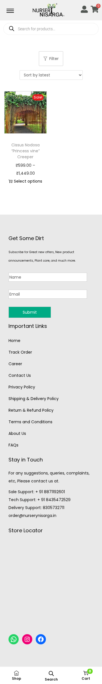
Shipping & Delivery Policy (33, 398)
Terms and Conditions (30, 422)
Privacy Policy (21, 387)
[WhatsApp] (13, 639)
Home (14, 340)
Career (15, 364)
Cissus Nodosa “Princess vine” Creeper (25, 151)
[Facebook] (41, 639)
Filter (54, 58)
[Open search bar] (51, 673)
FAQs (13, 445)
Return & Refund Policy (31, 410)
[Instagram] (27, 639)
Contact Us (19, 375)
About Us (17, 433)
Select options (28, 181)
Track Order (20, 352)
